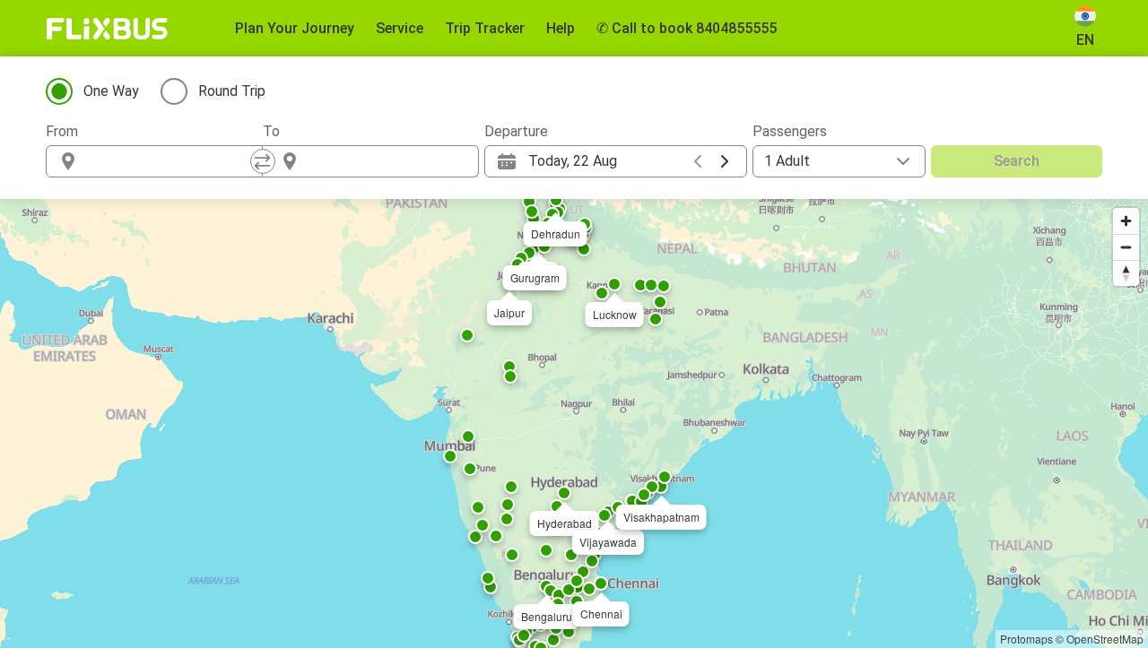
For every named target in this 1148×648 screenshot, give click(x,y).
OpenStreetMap (1105, 638)
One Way (111, 90)
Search (1016, 160)
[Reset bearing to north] (1126, 273)
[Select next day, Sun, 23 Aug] (724, 161)
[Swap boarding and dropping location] (262, 161)
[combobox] (170, 161)
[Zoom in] (1126, 221)
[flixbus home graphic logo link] (107, 29)
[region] (574, 423)
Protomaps (1026, 638)
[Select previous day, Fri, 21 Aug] (698, 161)
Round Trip (231, 90)
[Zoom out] (1126, 247)
